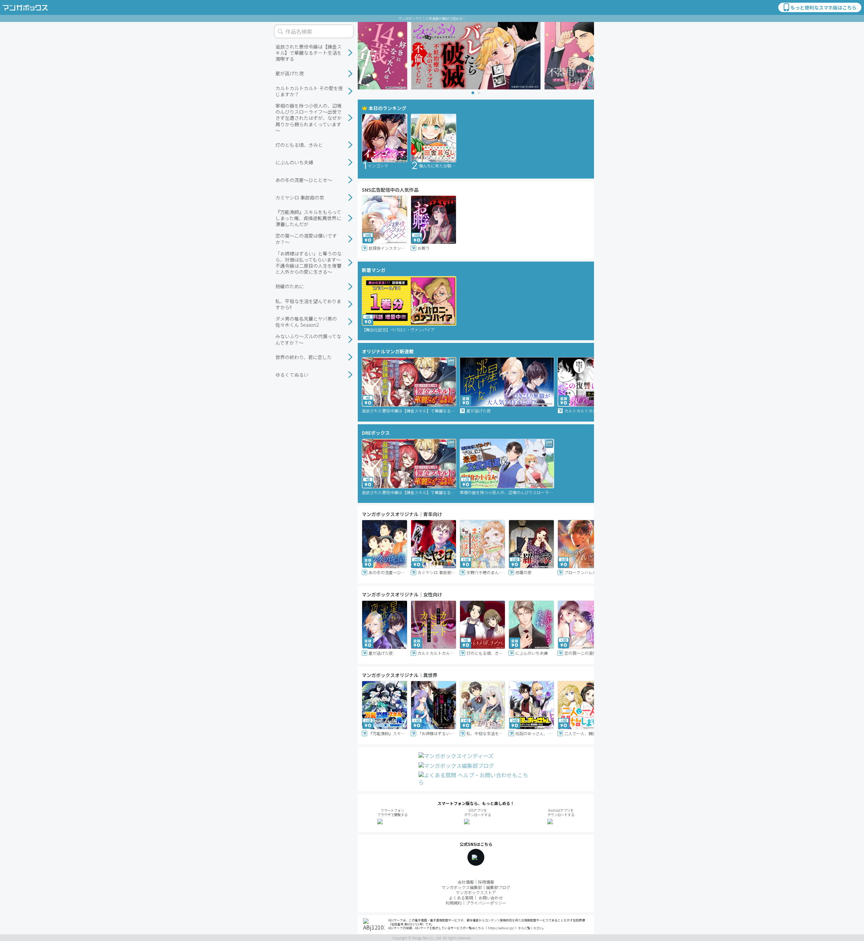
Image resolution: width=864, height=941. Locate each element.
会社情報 (466, 882)
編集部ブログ (498, 887)
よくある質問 (461, 897)
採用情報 (486, 882)
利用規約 (454, 903)
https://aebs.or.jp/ (501, 928)
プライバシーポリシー (486, 903)
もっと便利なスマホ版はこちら (823, 7)
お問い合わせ (491, 897)
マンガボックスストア (476, 892)
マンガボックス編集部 (461, 887)
